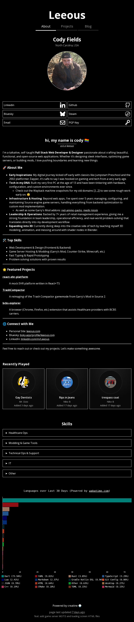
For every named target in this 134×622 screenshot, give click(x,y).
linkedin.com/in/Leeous (35, 339)
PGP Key (74, 122)
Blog (88, 26)
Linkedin (9, 105)
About (45, 26)
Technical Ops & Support (24, 453)
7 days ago (78, 612)
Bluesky (8, 114)
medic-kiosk (90, 210)
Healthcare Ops (18, 433)
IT (10, 463)
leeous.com (33, 331)
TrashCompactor (14, 290)
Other (12, 473)
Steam (72, 114)
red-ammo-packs (71, 210)
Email (7, 122)
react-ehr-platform (15, 277)
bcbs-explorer (12, 303)
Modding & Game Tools (23, 443)
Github (73, 105)
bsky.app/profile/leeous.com (37, 335)
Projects (67, 26)
